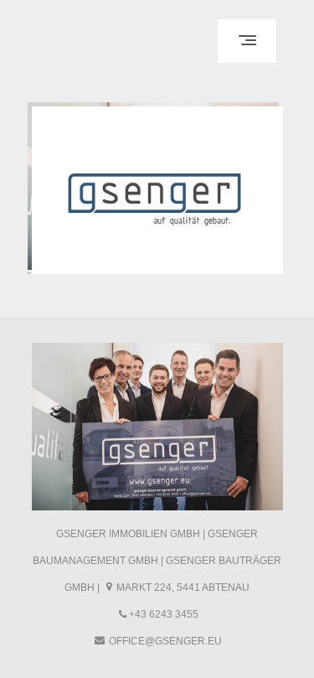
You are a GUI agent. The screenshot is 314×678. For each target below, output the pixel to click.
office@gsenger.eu (165, 641)
